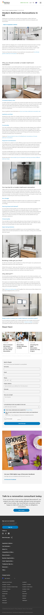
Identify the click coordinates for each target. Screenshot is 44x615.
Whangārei (4, 602)
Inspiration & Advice (13, 10)
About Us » (5, 549)
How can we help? (8, 394)
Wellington (24, 600)
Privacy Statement (18, 608)
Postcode (6, 389)
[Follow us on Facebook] (6, 533)
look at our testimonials (10, 289)
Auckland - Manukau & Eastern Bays (10, 586)
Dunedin (24, 591)
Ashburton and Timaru (7, 582)
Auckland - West (25, 589)
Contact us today (28, 322)
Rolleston (24, 595)
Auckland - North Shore (27, 586)
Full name (6, 366)
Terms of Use (25, 608)
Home (3, 10)
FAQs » (4, 570)
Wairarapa (4, 600)
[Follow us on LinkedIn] (9, 533)
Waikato (24, 598)
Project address (7, 383)
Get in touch (21, 510)
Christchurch (5, 591)
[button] (36, 2)
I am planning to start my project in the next (14, 404)
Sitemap (30, 608)
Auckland (24, 582)
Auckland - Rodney (6, 589)
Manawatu (24, 593)
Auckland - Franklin (26, 584)
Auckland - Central (6, 584)
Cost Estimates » (6, 546)
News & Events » (6, 555)
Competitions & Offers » (8, 552)
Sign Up (10, 527)
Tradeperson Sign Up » (7, 564)
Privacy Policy (29, 410)
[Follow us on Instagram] (3, 533)
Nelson (3, 595)
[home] (6, 2)
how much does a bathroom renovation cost (30, 111)
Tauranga (4, 598)
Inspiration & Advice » (7, 543)
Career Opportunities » (7, 561)
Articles (6, 10)
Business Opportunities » (8, 558)
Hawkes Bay (4, 593)
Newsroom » (5, 567)
